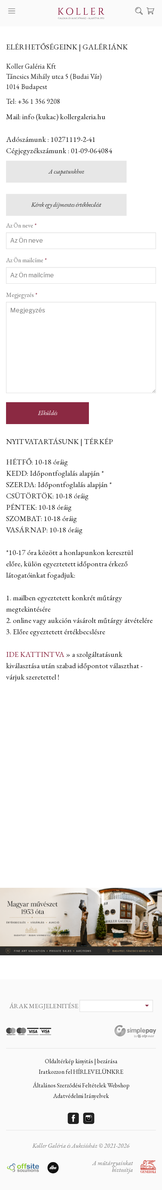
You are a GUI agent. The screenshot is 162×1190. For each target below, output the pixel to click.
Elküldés (47, 413)
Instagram (89, 1118)
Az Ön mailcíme (24, 260)
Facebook (73, 1118)
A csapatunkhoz (66, 171)
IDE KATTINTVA (35, 654)
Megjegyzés (20, 295)
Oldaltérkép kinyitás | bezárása (81, 1061)
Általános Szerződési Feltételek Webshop (81, 1085)
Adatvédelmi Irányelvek (81, 1096)
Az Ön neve (19, 225)
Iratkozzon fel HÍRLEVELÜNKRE (81, 1072)
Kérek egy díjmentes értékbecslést (66, 205)
